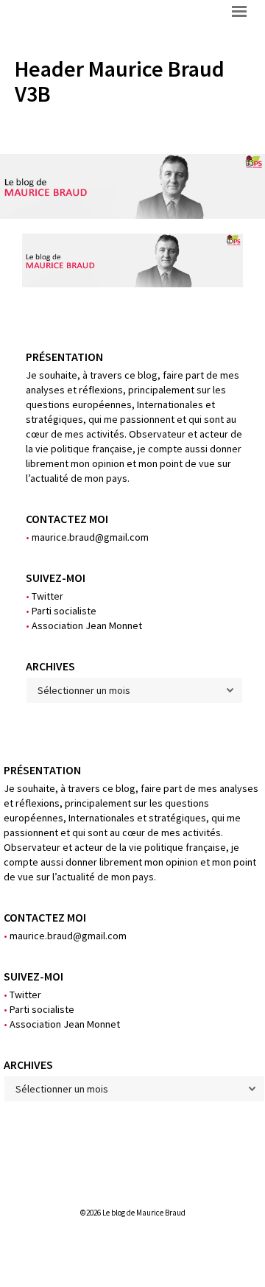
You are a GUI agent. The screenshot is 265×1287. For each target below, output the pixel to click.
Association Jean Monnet (84, 625)
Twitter (44, 596)
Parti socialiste (61, 610)
